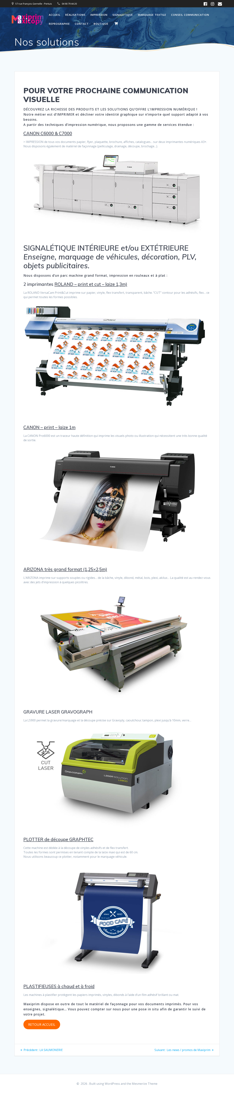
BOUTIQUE (101, 23)
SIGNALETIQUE (122, 14)
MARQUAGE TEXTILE (152, 14)
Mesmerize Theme (144, 1084)
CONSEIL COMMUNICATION (190, 14)
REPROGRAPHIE (59, 23)
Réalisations (75, 14)
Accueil (54, 14)
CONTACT (82, 23)
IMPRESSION (98, 14)
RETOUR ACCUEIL (41, 1024)
